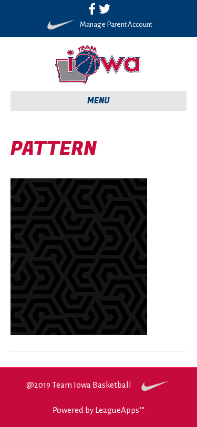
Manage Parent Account (116, 24)
